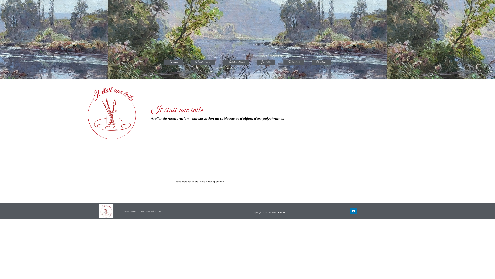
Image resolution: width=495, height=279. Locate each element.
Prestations (203, 62)
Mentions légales (130, 211)
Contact (321, 62)
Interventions (236, 62)
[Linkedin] (353, 211)
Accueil (174, 62)
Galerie (266, 62)
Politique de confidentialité (151, 211)
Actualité (294, 62)
